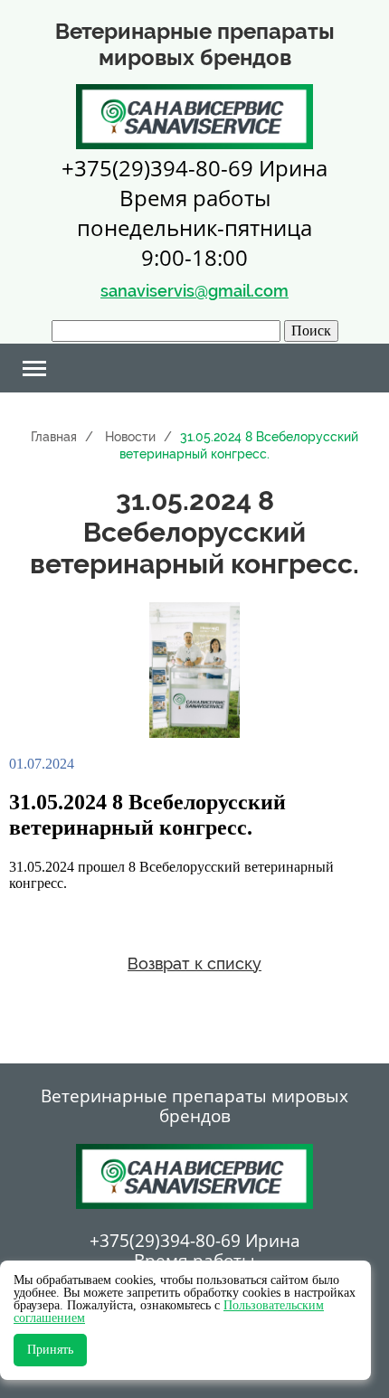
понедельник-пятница (194, 227)
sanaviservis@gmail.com (194, 290)
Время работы (194, 198)
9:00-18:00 (194, 257)
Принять (50, 1349)
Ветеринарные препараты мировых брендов (194, 1106)
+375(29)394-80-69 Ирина (194, 168)
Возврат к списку (194, 963)
